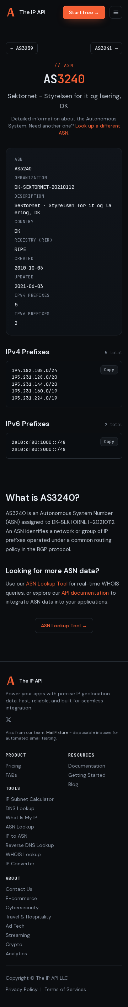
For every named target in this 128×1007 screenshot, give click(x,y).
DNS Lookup (20, 808)
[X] (8, 720)
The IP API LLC (52, 978)
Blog (73, 784)
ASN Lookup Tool (47, 583)
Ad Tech (15, 926)
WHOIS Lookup (23, 854)
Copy (109, 370)
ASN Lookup (20, 827)
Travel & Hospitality (28, 916)
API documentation (85, 592)
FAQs (11, 775)
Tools (13, 788)
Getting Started (87, 775)
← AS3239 (21, 48)
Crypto (14, 944)
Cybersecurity (22, 907)
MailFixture (57, 732)
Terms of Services (65, 989)
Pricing (13, 766)
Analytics (16, 953)
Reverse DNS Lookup (30, 845)
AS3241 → (106, 48)
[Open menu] (116, 12)
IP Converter (20, 863)
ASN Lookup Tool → (64, 625)
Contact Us (19, 889)
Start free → (84, 12)
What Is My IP (21, 817)
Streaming (18, 935)
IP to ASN (16, 836)
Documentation (86, 766)
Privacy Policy (22, 989)
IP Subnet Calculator (30, 799)
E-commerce (21, 898)
